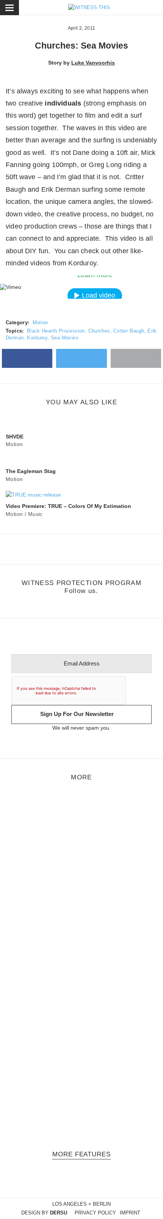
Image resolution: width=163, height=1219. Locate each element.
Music (35, 514)
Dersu (58, 1213)
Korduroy (37, 338)
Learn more (94, 275)
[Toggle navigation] (9, 7)
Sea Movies (64, 338)
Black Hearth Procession (56, 331)
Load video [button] (98, 295)
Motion (40, 322)
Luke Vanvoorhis (93, 63)
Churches (99, 331)
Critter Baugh (128, 331)
